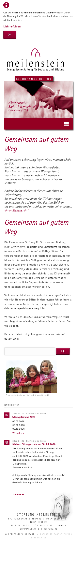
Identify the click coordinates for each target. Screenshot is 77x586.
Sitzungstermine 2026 (23, 417)
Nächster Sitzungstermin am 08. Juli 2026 (33, 444)
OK (9, 34)
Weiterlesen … (19, 433)
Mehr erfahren (12, 26)
